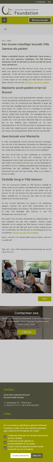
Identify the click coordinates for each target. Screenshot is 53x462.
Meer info (37, 456)
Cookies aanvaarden (20, 456)
